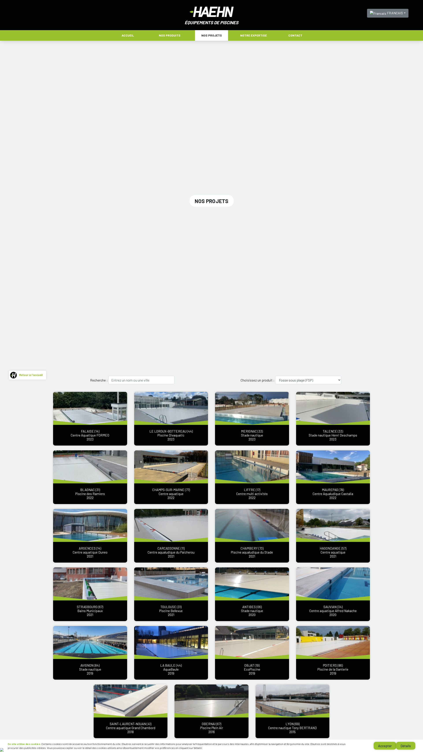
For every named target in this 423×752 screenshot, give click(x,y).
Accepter (385, 746)
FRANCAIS (394, 13)
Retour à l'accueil (31, 375)
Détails (406, 746)
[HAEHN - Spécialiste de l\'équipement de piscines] (211, 11)
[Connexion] (2, 749)
